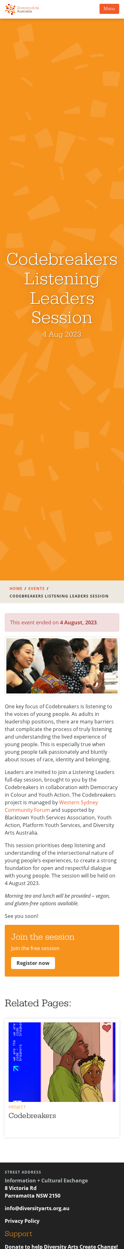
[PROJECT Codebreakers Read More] (62, 1062)
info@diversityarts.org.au (37, 1208)
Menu (109, 9)
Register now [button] (33, 963)
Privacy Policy (22, 1220)
